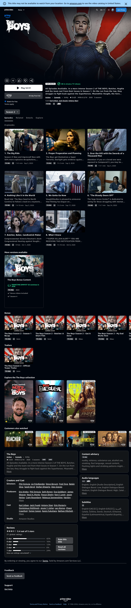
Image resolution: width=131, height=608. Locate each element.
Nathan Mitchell (65, 511)
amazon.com (76, 3)
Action (48, 97)
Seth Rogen (47, 491)
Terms (45, 561)
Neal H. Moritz (33, 494)
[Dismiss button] (126, 4)
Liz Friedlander (38, 484)
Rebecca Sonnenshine (52, 497)
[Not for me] (25, 80)
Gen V (50, 439)
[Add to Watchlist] (13, 80)
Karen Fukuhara (49, 511)
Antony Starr (73, 101)
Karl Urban (54, 101)
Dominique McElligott (29, 508)
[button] (24, 88)
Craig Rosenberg (33, 497)
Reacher (19, 439)
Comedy (57, 97)
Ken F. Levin (60, 494)
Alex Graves (56, 487)
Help (65, 604)
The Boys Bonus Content (24, 266)
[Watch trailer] (7, 80)
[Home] (9, 10)
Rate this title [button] (62, 540)
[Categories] (109, 10)
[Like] (19, 80)
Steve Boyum (52, 484)
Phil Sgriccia (24, 484)
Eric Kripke (24, 491)
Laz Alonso (60, 508)
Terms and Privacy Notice (39, 604)
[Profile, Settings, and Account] (113, 10)
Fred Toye (63, 484)
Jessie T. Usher (47, 508)
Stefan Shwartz (43, 487)
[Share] (31, 80)
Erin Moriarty (60, 505)
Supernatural (112, 439)
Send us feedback (55, 604)
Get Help (8, 589)
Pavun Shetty (47, 494)
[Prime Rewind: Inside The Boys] (19, 401)
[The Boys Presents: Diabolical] (50, 401)
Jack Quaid (63, 101)
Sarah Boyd (29, 487)
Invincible (81, 439)
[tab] (9, 117)
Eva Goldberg (60, 491)
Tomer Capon (35, 511)
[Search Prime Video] (97, 10)
